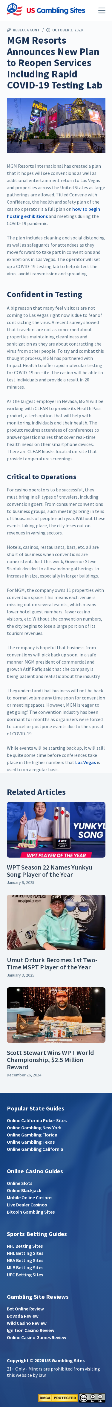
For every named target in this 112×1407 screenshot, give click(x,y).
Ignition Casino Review (30, 1330)
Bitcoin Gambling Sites (31, 1212)
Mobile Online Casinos (29, 1197)
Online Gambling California (35, 1149)
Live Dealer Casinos (27, 1205)
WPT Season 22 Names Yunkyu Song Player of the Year (50, 871)
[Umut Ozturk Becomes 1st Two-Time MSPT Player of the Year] (56, 922)
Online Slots (19, 1183)
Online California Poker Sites (37, 1120)
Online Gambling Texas (31, 1142)
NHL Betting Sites (25, 1253)
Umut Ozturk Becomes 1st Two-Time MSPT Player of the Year (52, 963)
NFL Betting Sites (25, 1246)
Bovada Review (23, 1316)
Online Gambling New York (34, 1128)
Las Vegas (85, 762)
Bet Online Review (25, 1309)
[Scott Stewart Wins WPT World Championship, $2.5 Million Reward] (56, 1015)
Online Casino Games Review (36, 1337)
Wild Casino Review (27, 1323)
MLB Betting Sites (25, 1267)
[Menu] (101, 10)
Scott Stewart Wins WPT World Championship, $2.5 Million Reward (50, 1059)
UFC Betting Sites (25, 1275)
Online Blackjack (24, 1190)
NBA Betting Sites (25, 1260)
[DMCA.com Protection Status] (58, 1397)
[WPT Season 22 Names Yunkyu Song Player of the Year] (56, 830)
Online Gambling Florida (32, 1135)
